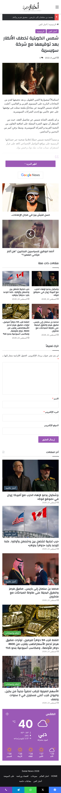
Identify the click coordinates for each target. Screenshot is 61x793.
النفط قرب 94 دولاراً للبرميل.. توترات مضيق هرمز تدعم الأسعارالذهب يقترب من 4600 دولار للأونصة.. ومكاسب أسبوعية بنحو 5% (16, 328)
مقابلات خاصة (25, 781)
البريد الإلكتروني (51, 412)
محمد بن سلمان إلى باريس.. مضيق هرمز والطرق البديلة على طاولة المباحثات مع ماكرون (46, 326)
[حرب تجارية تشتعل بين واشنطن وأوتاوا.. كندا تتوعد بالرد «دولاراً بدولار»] (15, 278)
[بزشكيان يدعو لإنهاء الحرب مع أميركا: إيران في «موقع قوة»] (45, 278)
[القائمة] (57, 8)
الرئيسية (53, 24)
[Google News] (30, 175)
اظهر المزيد (31, 163)
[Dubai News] (31, 7)
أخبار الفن (43, 24)
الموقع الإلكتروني (51, 425)
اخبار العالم (44, 776)
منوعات (34, 776)
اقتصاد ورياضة (22, 776)
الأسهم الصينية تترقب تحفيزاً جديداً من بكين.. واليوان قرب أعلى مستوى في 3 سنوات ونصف (31, 695)
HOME (54, 776)
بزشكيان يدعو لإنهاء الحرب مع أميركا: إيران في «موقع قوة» (46, 292)
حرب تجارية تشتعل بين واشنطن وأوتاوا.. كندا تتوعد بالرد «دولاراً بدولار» (16, 292)
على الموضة (9, 776)
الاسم (55, 398)
